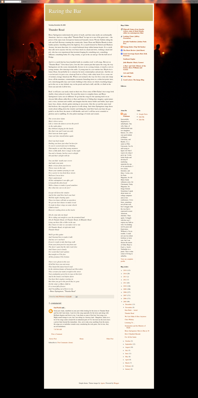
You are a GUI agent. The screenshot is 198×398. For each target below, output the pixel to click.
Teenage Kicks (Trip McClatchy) (134, 47)
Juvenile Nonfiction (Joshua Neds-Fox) (135, 42)
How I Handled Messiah (132, 334)
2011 (125, 283)
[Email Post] (76, 296)
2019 (125, 270)
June (127, 353)
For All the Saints (130, 337)
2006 (125, 298)
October (128, 341)
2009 (125, 289)
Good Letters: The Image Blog (133, 80)
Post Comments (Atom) (65, 342)
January (128, 369)
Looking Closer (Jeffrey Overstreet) (131, 37)
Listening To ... (130, 322)
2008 (125, 292)
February (128, 366)
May (127, 356)
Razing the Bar (65, 10)
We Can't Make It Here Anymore (135, 316)
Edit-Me (141, 117)
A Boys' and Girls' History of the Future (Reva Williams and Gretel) (134, 68)
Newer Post (53, 339)
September (129, 344)
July (126, 350)
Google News (143, 114)
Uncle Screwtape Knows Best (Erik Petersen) (135, 54)
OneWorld (57, 307)
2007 (125, 295)
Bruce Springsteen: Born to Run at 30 (137, 331)
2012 (125, 280)
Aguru (103, 383)
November (128, 307)
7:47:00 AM (58, 329)
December (128, 304)
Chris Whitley (129, 319)
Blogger (116, 383)
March (127, 363)
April (127, 360)
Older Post (109, 339)
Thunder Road (129, 313)
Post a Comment (56, 334)
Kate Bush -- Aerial (131, 310)
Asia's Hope (127, 76)
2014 (125, 273)
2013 (125, 277)
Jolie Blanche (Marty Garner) (133, 62)
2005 (125, 301)
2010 (125, 286)
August (127, 347)
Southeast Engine (129, 59)
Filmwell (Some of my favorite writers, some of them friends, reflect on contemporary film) (133, 31)
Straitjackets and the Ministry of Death (135, 327)
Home (82, 339)
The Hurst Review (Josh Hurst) (134, 50)
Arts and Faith (128, 73)
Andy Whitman (126, 115)
